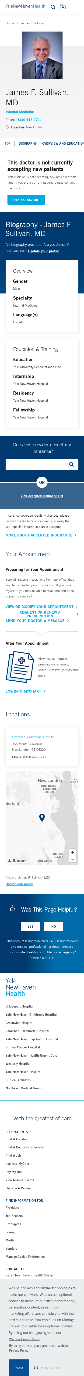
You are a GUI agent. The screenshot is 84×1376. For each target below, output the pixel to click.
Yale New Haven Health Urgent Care (31, 1055)
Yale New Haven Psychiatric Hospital (32, 1039)
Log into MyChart (18, 1164)
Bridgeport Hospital (20, 1006)
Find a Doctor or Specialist (25, 1147)
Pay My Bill (14, 1172)
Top (8, 143)
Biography (28, 143)
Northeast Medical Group (24, 1088)
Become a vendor (18, 1188)
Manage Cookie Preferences (25, 1256)
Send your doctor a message (35, 620)
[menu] (74, 6)
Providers (12, 1207)
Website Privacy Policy (24, 1339)
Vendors (11, 1248)
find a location (17, 1139)
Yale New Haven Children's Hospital (31, 1014)
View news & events (20, 1180)
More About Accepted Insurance (39, 535)
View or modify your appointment (40, 606)
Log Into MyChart (23, 691)
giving (10, 1232)
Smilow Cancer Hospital (23, 1047)
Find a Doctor (26, 200)
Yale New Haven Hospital (23, 1072)
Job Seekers (14, 1216)
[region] (42, 818)
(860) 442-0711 (29, 120)
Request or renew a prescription (39, 614)
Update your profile (43, 250)
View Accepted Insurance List (42, 496)
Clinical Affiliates (18, 1080)
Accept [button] (19, 1367)
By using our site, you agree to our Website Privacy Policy (39, 1348)
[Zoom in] (72, 852)
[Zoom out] (72, 859)
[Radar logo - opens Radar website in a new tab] (16, 860)
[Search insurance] (73, 464)
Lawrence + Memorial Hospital (33, 737)
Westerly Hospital (18, 1063)
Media (10, 1240)
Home (10, 23)
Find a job (13, 1155)
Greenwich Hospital (19, 1023)
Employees (13, 1224)
